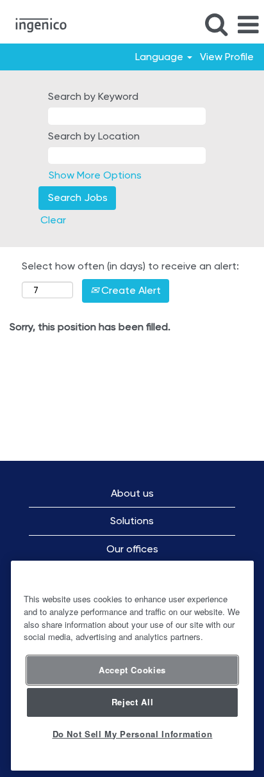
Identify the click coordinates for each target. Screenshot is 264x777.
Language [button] (160, 57)
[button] (248, 25)
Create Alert (130, 290)
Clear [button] (53, 220)
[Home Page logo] (36, 24)
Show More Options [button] (95, 175)
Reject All (132, 702)
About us (132, 493)
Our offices (132, 549)
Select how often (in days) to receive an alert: (130, 266)
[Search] (216, 24)
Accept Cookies (132, 670)
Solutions (132, 521)
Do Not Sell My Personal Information (133, 734)
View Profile (227, 57)
